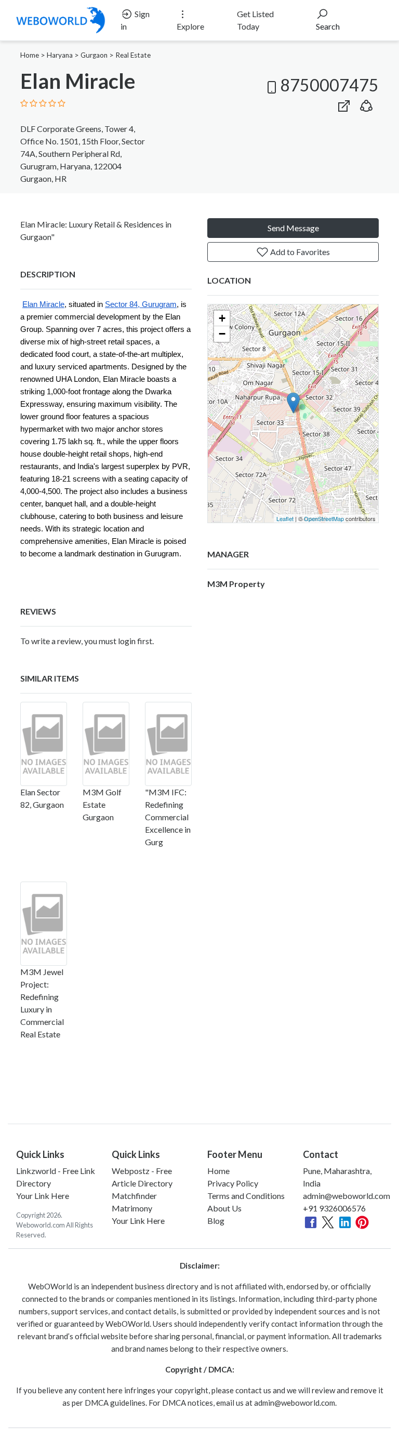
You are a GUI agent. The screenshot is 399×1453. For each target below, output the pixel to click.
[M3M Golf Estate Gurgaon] (106, 743)
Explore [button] (190, 26)
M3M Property (236, 584)
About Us (224, 1208)
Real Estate (133, 55)
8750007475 (329, 85)
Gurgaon (94, 55)
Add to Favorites (299, 252)
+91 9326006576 (334, 1208)
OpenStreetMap (324, 518)
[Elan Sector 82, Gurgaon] (43, 743)
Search (328, 26)
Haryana (60, 55)
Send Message (293, 228)
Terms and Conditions (246, 1196)
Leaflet (285, 518)
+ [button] (222, 318)
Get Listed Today (255, 20)
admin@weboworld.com (346, 1196)
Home (29, 55)
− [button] (222, 333)
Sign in (135, 20)
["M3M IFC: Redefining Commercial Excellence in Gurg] (168, 743)
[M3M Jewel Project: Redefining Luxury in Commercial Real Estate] (43, 923)
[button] (366, 104)
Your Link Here (42, 1196)
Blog (215, 1220)
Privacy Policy (232, 1183)
